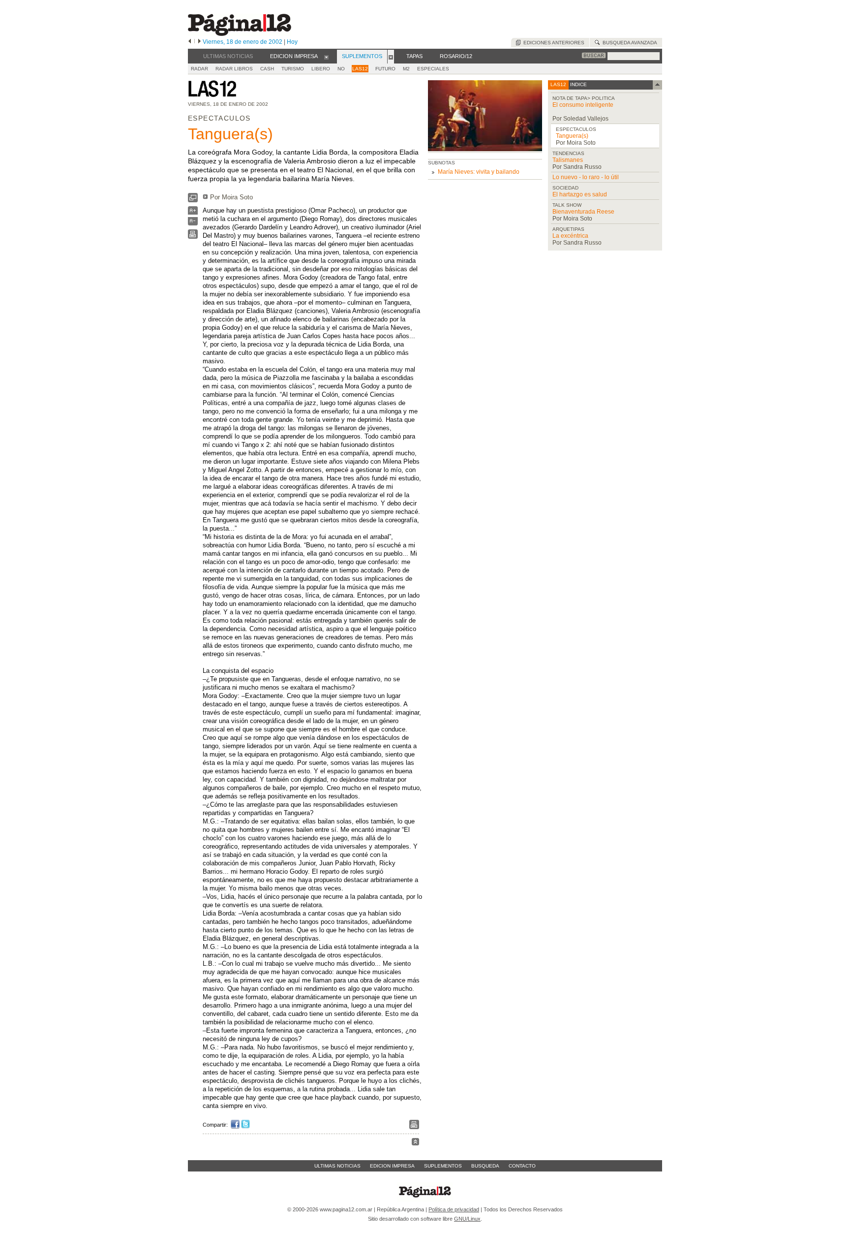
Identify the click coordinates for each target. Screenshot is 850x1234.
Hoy (292, 41)
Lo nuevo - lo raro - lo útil (585, 177)
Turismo (292, 68)
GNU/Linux (467, 1219)
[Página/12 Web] (239, 33)
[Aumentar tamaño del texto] (193, 213)
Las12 (360, 68)
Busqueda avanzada (628, 42)
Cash (267, 68)
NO (341, 68)
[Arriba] (415, 1143)
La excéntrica (570, 235)
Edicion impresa (392, 1166)
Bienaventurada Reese (583, 211)
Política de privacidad (453, 1209)
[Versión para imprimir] (193, 236)
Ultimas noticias (337, 1166)
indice (578, 84)
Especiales (433, 68)
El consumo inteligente (582, 104)
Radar (199, 68)
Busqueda (485, 1166)
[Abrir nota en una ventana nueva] (193, 200)
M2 (406, 68)
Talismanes (567, 160)
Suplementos (443, 1166)
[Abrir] (326, 56)
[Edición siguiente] (199, 41)
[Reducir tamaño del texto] (193, 223)
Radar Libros (234, 68)
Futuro (385, 68)
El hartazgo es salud (579, 194)
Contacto (522, 1166)
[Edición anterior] (189, 41)
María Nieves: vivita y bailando (478, 171)
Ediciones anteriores (552, 42)
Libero (320, 68)
